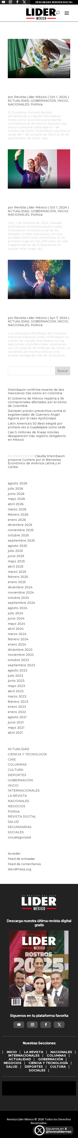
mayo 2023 (16, 686)
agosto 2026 (17, 483)
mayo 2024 (16, 624)
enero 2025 (17, 582)
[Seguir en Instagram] (32, 1024)
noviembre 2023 (21, 655)
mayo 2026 (16, 499)
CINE (12, 759)
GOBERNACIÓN (43, 101)
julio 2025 (15, 551)
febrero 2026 (18, 514)
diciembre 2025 (20, 525)
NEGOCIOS (16, 806)
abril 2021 (15, 733)
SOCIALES (16, 832)
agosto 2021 (17, 717)
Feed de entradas (21, 859)
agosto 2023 (17, 670)
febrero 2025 (18, 577)
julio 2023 (15, 676)
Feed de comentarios (24, 864)
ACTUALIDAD (18, 101)
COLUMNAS (17, 764)
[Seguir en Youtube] (18, 1024)
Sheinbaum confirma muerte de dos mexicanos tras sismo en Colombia (36, 391)
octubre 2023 (18, 660)
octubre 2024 (18, 598)
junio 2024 (16, 618)
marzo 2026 (17, 509)
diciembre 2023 (20, 650)
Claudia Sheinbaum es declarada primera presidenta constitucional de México (38, 89)
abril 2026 (16, 504)
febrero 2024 (18, 639)
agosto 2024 (17, 608)
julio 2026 (15, 489)
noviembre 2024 (21, 592)
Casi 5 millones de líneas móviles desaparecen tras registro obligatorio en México (37, 436)
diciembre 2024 (20, 587)
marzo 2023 (17, 696)
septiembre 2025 (21, 540)
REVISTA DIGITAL (22, 816)
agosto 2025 (17, 546)
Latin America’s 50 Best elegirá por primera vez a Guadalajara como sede (36, 425)
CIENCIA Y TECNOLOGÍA (27, 754)
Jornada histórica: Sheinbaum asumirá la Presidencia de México (35, 200)
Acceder (14, 854)
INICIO (62, 101)
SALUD (13, 822)
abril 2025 (15, 566)
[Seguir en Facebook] (45, 1024)
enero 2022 (17, 712)
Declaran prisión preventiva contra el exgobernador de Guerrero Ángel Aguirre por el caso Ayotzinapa (37, 414)
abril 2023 (16, 691)
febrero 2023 (18, 702)
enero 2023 (17, 707)
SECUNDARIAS (19, 827)
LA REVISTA (17, 796)
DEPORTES (17, 775)
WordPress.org (19, 869)
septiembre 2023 (21, 665)
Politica (36, 104)
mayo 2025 (16, 561)
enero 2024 (17, 644)
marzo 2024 (17, 634)
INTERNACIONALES (24, 790)
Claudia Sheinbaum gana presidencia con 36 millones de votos (37, 310)
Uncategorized (19, 837)
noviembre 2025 (21, 530)
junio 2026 (16, 494)
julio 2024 (15, 613)
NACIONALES (18, 104)
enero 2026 (17, 520)
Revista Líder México (30, 97)
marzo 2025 (17, 572)
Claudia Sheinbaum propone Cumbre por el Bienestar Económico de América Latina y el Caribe (36, 461)
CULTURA (15, 770)
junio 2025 (16, 556)
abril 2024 (16, 629)
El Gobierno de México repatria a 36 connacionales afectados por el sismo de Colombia (37, 402)
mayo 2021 (16, 728)
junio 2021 (16, 722)
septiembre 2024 (21, 603)
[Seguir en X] (59, 1024)
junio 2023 (16, 681)
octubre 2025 (18, 535)
